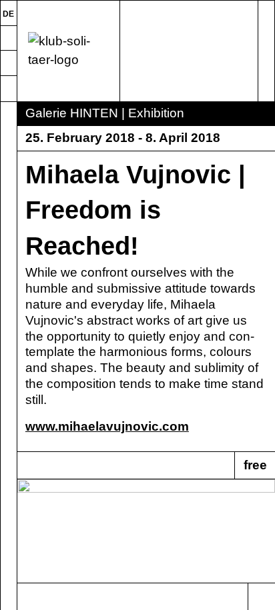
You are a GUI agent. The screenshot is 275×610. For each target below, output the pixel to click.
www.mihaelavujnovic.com (107, 426)
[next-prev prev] (31, 596)
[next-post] (261, 596)
